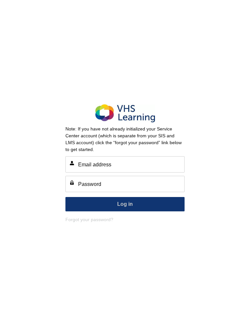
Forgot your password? (89, 219)
